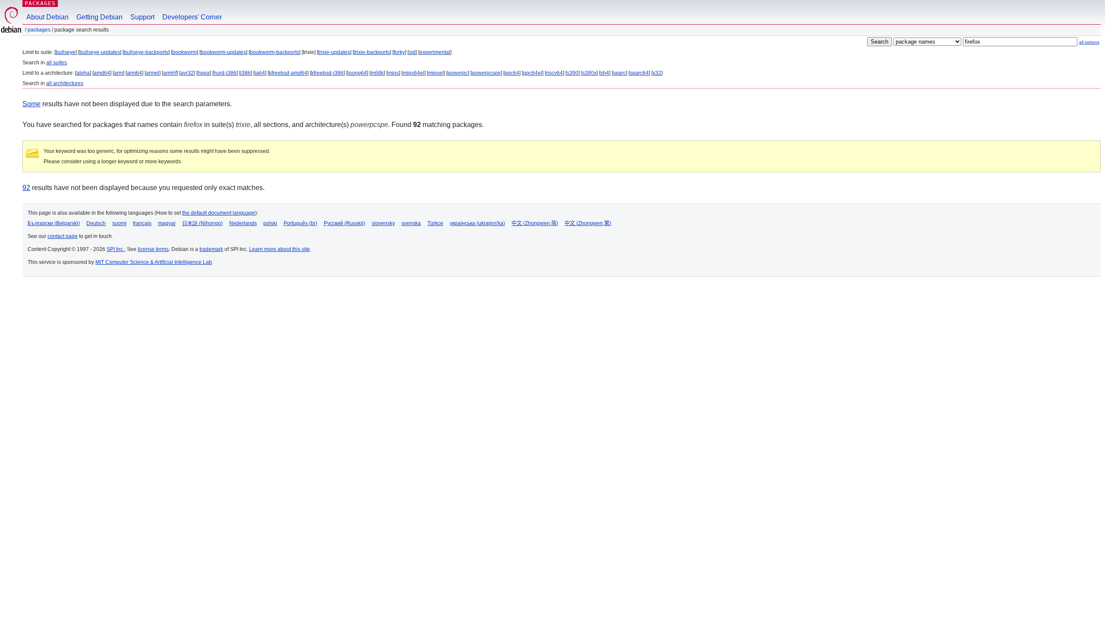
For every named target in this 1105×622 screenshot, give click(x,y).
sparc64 (639, 73)
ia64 (260, 73)
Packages (40, 3)
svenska (411, 223)
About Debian (47, 17)
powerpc (458, 73)
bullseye (66, 52)
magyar (167, 223)
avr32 (187, 73)
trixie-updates (334, 52)
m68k (377, 73)
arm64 (134, 73)
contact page (62, 236)
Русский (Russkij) (344, 223)
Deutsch (96, 223)
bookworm (184, 52)
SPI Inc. (115, 249)
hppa (204, 73)
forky (399, 52)
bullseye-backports (146, 52)
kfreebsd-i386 (327, 73)
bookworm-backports (274, 52)
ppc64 (512, 73)
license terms (153, 249)
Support (142, 17)
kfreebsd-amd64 (288, 73)
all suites (56, 63)
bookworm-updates (223, 52)
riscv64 (554, 73)
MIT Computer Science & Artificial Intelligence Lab (153, 262)
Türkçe (435, 223)
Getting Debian (99, 17)
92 (26, 187)
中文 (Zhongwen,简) (534, 223)
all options (1089, 42)
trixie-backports (372, 52)
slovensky (383, 223)
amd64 (102, 73)
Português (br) (300, 223)
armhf (170, 73)
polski (270, 223)
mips (393, 73)
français (142, 223)
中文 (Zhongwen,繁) (588, 223)
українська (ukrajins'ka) (477, 223)
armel (152, 73)
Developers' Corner (192, 17)
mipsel (436, 73)
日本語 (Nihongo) (202, 223)
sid (412, 52)
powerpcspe (486, 73)
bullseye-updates (99, 52)
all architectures (64, 83)
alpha (83, 73)
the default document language (218, 213)
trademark (211, 249)
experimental (435, 52)
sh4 (604, 73)
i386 (245, 73)
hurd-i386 (225, 73)
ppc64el (532, 73)
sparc (619, 73)
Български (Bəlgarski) (54, 223)
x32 (657, 73)
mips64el (413, 73)
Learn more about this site (279, 249)
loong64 (357, 73)
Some (31, 104)
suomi (119, 223)
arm (118, 73)
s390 (572, 73)
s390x (589, 73)
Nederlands (243, 223)
